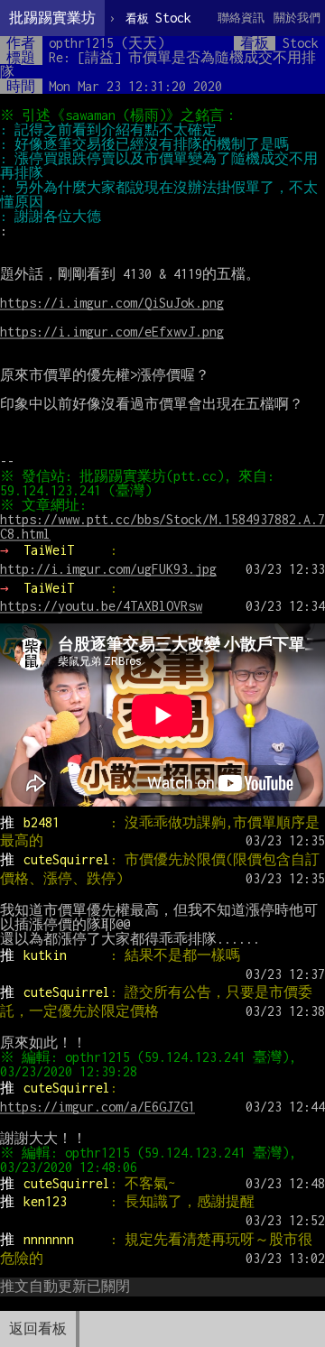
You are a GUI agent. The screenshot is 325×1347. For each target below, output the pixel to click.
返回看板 (38, 1328)
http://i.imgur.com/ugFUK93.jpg (108, 569)
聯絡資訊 (241, 17)
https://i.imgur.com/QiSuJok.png (112, 302)
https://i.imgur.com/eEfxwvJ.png (112, 331)
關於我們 (297, 17)
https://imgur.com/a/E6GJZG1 (97, 1106)
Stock (158, 17)
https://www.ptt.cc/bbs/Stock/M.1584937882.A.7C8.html (162, 526)
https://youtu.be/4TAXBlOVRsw (101, 606)
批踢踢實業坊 (52, 17)
